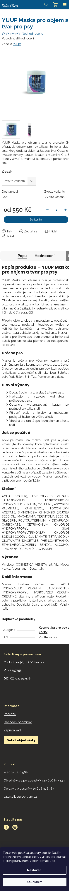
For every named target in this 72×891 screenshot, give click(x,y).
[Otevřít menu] (64, 4)
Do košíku (36, 219)
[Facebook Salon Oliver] (6, 827)
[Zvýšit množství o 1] (65, 209)
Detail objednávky (21, 740)
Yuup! (17, 44)
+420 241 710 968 (16, 772)
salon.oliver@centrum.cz (20, 796)
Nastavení (34, 870)
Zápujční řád (12, 730)
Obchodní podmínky (18, 722)
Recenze (10, 714)
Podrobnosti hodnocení (18, 38)
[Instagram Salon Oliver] (15, 827)
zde (52, 861)
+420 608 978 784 (41, 788)
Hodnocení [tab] (44, 256)
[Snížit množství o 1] (47, 209)
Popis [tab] (22, 256)
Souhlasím (34, 882)
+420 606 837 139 (52, 780)
